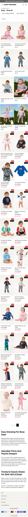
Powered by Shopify (14, 515)
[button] (25, 4)
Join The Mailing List (5, 505)
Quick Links (3, 499)
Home (2, 8)
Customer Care (4, 495)
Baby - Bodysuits (20, 13)
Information (3, 502)
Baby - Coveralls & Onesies (8, 13)
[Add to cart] (12, 41)
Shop (2, 492)
